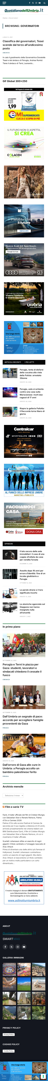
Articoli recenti (13, 362)
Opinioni (9, 544)
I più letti (29, 362)
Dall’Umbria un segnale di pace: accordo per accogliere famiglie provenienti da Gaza (23, 720)
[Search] (44, 3)
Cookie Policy (8, 1051)
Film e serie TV (14, 806)
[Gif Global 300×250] (24, 104)
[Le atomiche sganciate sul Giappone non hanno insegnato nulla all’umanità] (10, 607)
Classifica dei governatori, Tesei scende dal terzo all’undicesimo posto (23, 45)
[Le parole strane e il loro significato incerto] (10, 593)
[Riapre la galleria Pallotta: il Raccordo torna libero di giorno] (10, 412)
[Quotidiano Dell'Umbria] (24, 10)
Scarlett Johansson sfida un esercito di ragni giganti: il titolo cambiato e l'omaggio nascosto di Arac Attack (24, 844)
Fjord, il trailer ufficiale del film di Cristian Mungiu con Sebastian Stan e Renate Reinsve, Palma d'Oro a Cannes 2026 (24, 817)
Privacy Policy (9, 1034)
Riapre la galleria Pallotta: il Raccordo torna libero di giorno (32, 411)
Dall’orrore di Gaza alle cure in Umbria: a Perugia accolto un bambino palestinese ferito (22, 768)
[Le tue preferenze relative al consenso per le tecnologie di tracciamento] (43, 1076)
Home (5, 18)
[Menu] (4, 3)
